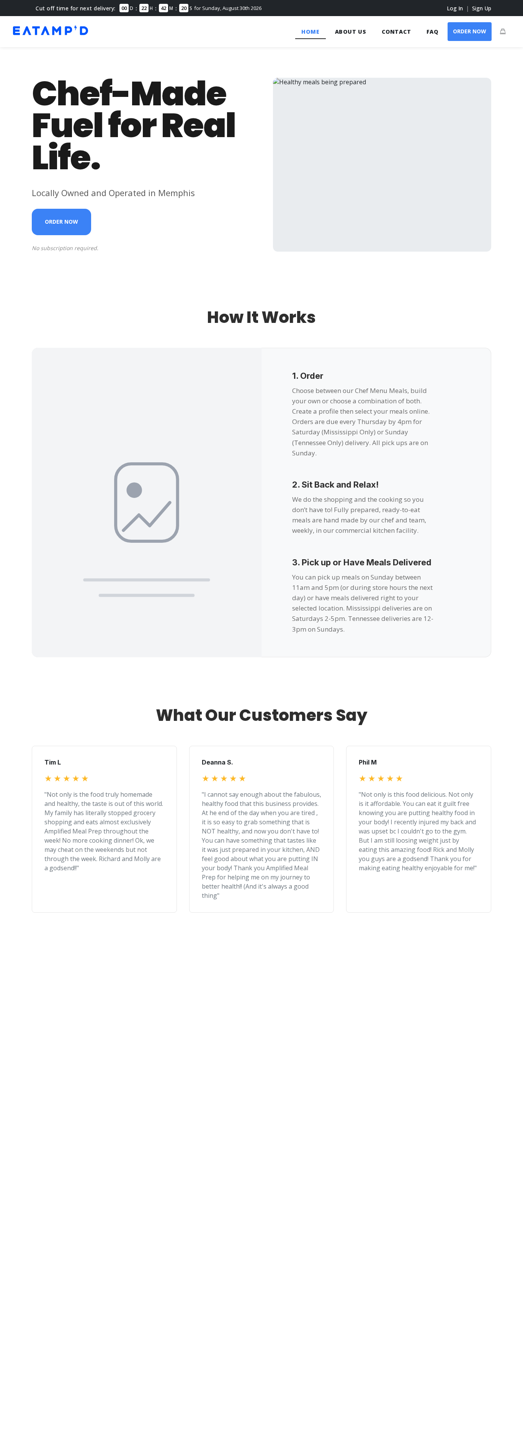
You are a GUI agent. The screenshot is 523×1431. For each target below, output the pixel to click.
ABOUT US (350, 31)
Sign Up (481, 8)
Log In (455, 8)
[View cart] (503, 31)
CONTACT (396, 31)
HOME (310, 31)
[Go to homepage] (50, 36)
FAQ (432, 31)
